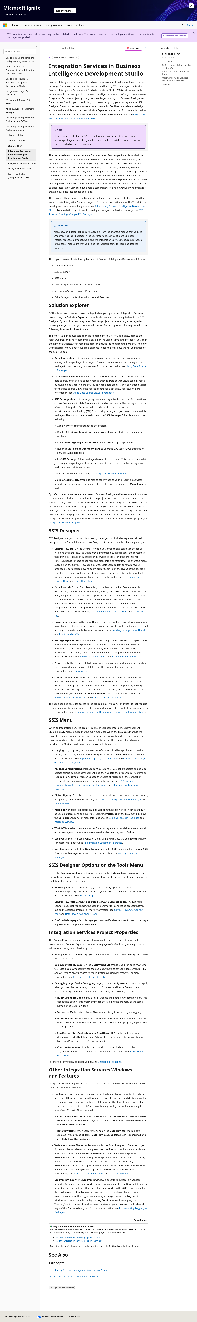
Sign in (190, 25)
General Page (86, 895)
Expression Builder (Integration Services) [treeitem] (18, 176)
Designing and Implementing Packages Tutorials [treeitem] (20, 128)
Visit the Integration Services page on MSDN (77, 1237)
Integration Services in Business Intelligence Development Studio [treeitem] (19, 154)
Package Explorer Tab (124, 656)
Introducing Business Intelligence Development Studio (78, 1270)
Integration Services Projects (64, 522)
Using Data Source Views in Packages (93, 392)
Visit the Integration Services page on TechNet (78, 1240)
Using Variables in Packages (124, 817)
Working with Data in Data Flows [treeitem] (18, 102)
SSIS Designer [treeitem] (15, 145)
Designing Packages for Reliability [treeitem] (17, 93)
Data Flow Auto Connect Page (81, 914)
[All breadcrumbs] (51, 48)
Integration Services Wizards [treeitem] (22, 163)
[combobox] (19, 51)
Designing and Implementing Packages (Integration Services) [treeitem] (21, 59)
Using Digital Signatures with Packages (120, 799)
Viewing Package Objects (93, 656)
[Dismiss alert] (191, 5)
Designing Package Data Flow (111, 611)
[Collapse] (35, 46)
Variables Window (64, 821)
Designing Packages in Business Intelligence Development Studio (109, 712)
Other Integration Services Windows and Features (175, 79)
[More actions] (145, 48)
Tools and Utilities (65, 48)
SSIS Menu (167, 61)
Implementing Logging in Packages (98, 758)
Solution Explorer (171, 53)
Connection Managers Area (107, 697)
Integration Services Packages (111, 473)
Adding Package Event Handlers (130, 630)
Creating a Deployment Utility (89, 977)
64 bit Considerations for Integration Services (73, 1276)
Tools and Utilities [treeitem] (16, 140)
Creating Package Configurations (90, 785)
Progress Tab (80, 671)
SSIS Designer (169, 57)
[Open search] (183, 25)
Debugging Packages (109, 1061)
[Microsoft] (5, 25)
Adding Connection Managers (70, 697)
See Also (166, 84)
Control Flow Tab (83, 581)
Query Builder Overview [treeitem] (19, 168)
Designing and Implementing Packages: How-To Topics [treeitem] (20, 119)
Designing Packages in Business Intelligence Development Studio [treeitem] (17, 82)
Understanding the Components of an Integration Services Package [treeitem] (20, 70)
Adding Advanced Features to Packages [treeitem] (20, 110)
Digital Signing (62, 803)
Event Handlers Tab (69, 634)
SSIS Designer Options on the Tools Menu (176, 66)
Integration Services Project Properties (175, 72)
